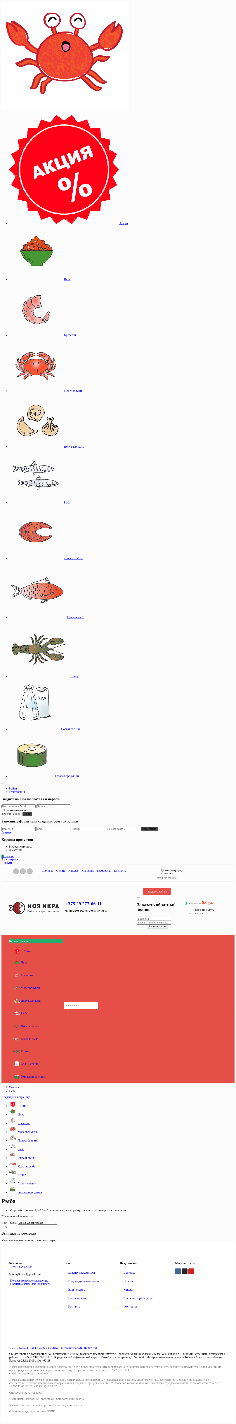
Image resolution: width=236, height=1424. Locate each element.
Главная (14, 1087)
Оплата (60, 870)
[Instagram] (23, 871)
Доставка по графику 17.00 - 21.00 (172, 872)
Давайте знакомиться (81, 1272)
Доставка (47, 870)
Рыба (67, 502)
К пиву (74, 676)
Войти (13, 788)
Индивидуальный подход (84, 1281)
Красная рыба (75, 617)
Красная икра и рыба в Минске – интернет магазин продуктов (58, 1347)
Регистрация (17, 791)
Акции (123, 223)
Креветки (70, 335)
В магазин (15, 849)
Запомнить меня (16, 810)
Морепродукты (73, 390)
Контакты (120, 870)
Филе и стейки (73, 558)
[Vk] (16, 871)
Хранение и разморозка (96, 870)
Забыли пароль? (11, 813)
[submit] (138, 897)
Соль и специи (70, 729)
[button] (7, 856)
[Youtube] (191, 1271)
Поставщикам (77, 1298)
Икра (67, 279)
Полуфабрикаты (74, 446)
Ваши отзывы (77, 1289)
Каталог (73, 870)
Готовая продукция (67, 776)
